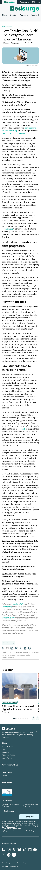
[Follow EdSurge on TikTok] (24, 849)
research (21, 428)
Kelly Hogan (15, 43)
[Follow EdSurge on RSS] (3, 849)
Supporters (6, 752)
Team (4, 749)
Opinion (13, 15)
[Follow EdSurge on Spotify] (8, 855)
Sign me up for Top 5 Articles (31, 805)
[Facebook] (29, 648)
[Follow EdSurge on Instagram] (8, 849)
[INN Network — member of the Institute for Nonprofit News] (7, 792)
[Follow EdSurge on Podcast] (14, 855)
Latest (4, 776)
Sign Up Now (29, 817)
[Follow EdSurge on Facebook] (35, 849)
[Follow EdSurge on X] (14, 849)
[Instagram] (11, 648)
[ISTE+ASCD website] (24, 2)
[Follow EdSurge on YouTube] (3, 855)
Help (25, 863)
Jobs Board (7, 782)
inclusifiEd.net (8, 617)
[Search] (39, 2)
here (9, 655)
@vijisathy (7, 606)
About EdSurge (7, 746)
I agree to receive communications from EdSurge (19, 831)
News (4, 15)
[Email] (7, 648)
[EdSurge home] (9, 2)
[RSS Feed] (3, 648)
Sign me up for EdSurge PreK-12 (11, 805)
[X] (20, 648)
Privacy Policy (11, 827)
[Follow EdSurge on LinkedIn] (29, 849)
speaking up (8, 228)
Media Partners (7, 758)
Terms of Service (17, 863)
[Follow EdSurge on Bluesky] (19, 849)
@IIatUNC (17, 604)
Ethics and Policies (9, 755)
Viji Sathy (6, 43)
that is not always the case (13, 133)
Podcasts (24, 15)
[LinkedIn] (25, 648)
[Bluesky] (16, 648)
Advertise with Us (10, 765)
